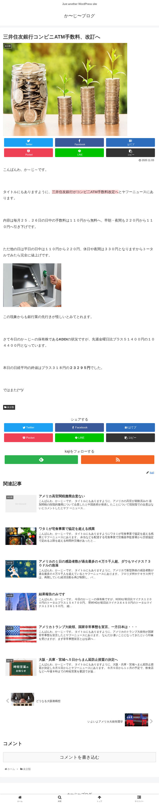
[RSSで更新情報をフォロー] (117, 459)
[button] (147, 502)
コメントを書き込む (79, 757)
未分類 (10, 407)
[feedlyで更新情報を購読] (41, 459)
